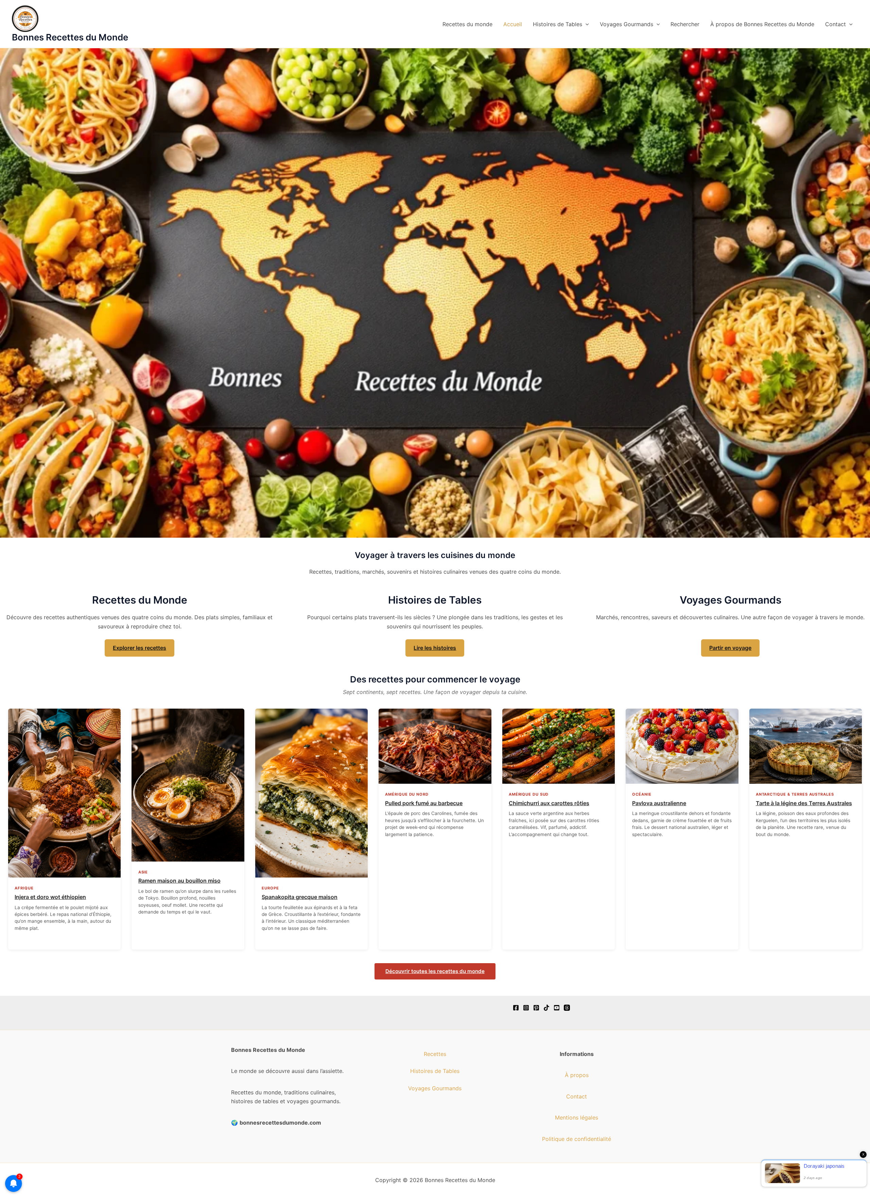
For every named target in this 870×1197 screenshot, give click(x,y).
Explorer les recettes (139, 647)
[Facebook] (516, 1008)
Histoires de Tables (557, 24)
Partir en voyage (730, 647)
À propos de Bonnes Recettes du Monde (762, 24)
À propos (577, 1075)
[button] (585, 24)
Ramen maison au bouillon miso (179, 880)
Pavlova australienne (659, 803)
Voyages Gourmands (626, 24)
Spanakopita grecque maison (299, 897)
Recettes (435, 1054)
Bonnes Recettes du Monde (70, 37)
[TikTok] (546, 1008)
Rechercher (685, 24)
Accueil (512, 24)
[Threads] (567, 1008)
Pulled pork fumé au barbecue (424, 803)
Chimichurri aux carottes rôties (549, 803)
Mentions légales (576, 1117)
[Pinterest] (536, 1008)
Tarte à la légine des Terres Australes (804, 803)
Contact (835, 24)
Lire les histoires (435, 647)
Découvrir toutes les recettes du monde (435, 971)
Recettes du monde (467, 24)
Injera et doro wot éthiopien (50, 897)
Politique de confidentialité (576, 1138)
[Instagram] (526, 1008)
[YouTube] (557, 1008)
